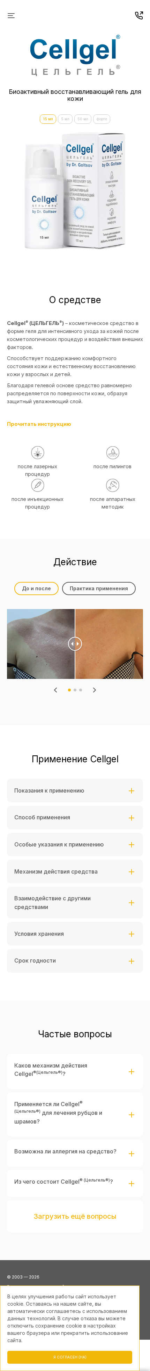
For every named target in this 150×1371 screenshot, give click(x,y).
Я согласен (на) (70, 1357)
